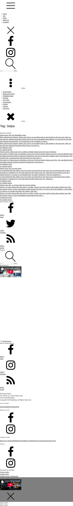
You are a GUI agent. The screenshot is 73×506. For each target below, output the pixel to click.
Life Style (6, 108)
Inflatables (15, 441)
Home (5, 14)
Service (5, 106)
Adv (4, 16)
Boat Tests (27, 441)
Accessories (7, 102)
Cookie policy (4, 474)
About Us (6, 20)
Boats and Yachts (9, 94)
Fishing (5, 104)
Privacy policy (4, 472)
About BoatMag (5, 407)
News (5, 18)
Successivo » (7, 341)
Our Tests (6, 100)
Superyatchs (7, 92)
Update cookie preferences (9, 476)
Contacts (6, 22)
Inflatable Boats (8, 96)
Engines (5, 98)
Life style (53, 441)
